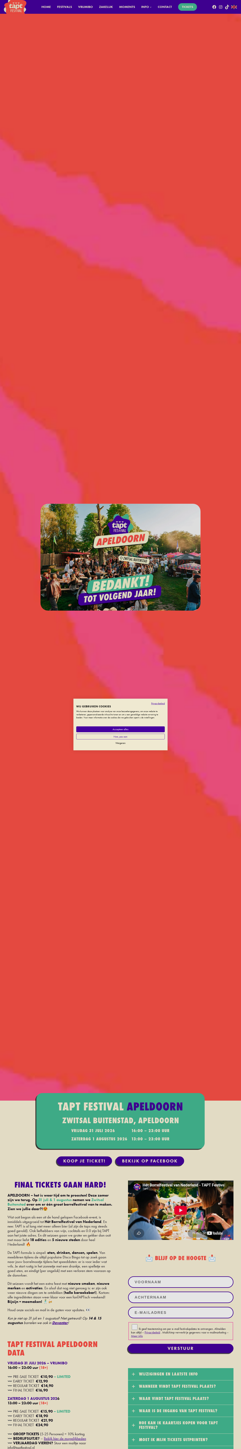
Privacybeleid (158, 703)
